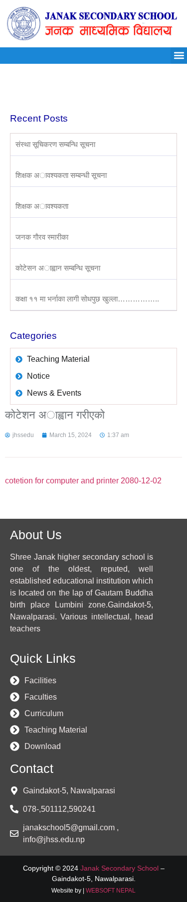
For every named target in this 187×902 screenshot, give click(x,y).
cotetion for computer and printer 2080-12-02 (83, 480)
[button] (179, 55)
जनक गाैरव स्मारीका (41, 237)
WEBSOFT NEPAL (111, 890)
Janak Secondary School (119, 868)
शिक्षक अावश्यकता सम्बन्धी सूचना (61, 175)
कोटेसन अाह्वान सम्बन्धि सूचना (57, 268)
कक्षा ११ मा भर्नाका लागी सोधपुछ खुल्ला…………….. (87, 299)
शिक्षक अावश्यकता (41, 206)
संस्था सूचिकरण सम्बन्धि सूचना (55, 144)
